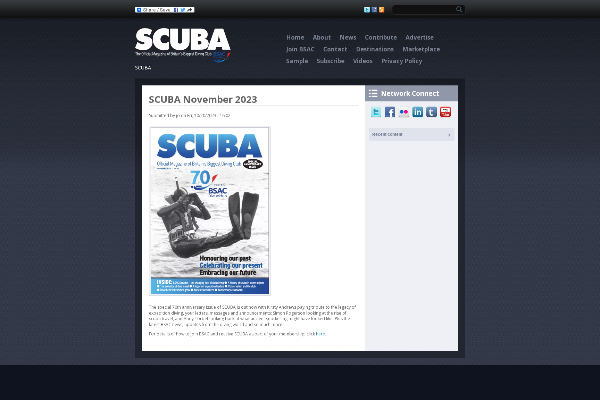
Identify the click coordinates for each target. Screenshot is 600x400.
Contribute (381, 37)
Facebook (390, 112)
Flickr (404, 112)
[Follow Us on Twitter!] (368, 9)
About (322, 37)
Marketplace (421, 49)
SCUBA (143, 67)
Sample (297, 61)
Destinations (375, 49)
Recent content (387, 134)
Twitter (376, 112)
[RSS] (382, 9)
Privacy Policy (401, 61)
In (418, 112)
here (320, 334)
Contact (335, 49)
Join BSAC (300, 49)
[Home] (183, 61)
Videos (363, 61)
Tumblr (432, 112)
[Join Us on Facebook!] (375, 9)
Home (295, 37)
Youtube (446, 112)
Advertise (420, 37)
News (348, 37)
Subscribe (330, 61)
